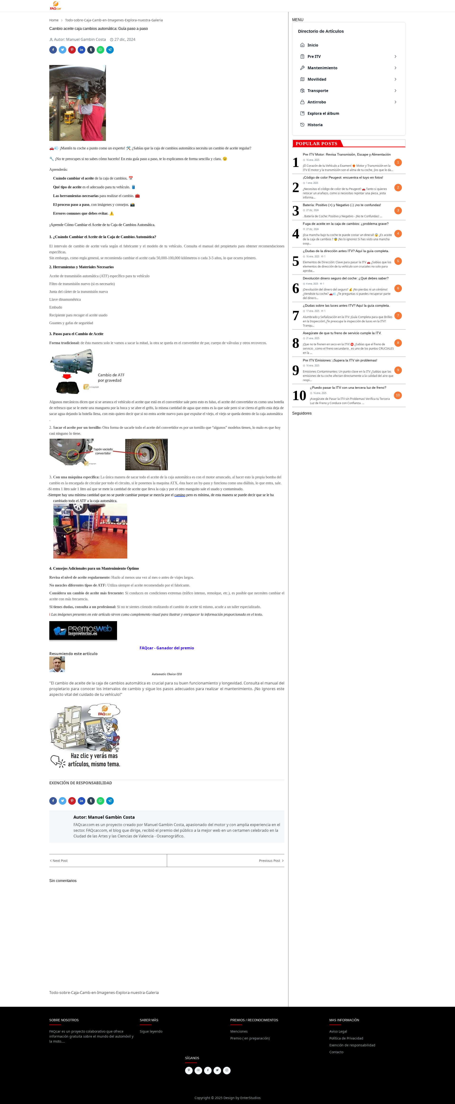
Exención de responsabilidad (352, 1045)
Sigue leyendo (151, 1031)
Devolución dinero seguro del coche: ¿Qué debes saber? (346, 278)
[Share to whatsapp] (100, 50)
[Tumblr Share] (91, 50)
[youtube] (198, 1070)
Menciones (239, 1031)
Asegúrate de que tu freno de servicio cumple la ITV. (342, 333)
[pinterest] (189, 1070)
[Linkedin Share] (81, 50)
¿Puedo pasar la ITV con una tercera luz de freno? (348, 387)
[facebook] (208, 1070)
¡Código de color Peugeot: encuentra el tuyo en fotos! (343, 177)
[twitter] (217, 1070)
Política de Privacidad (346, 1038)
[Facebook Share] (53, 50)
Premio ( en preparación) (250, 1038)
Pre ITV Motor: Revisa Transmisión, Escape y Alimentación (347, 154)
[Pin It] (72, 50)
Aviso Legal (338, 1031)
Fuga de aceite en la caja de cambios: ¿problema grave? (346, 224)
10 (398, 395)
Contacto (336, 1052)
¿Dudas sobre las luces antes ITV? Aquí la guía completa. (346, 305)
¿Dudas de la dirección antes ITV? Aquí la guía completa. (346, 251)
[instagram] (227, 1070)
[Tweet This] (62, 50)
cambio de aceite (225, 148)
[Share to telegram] (110, 50)
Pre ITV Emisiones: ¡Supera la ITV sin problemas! (340, 360)
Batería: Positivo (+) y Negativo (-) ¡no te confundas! (342, 205)
